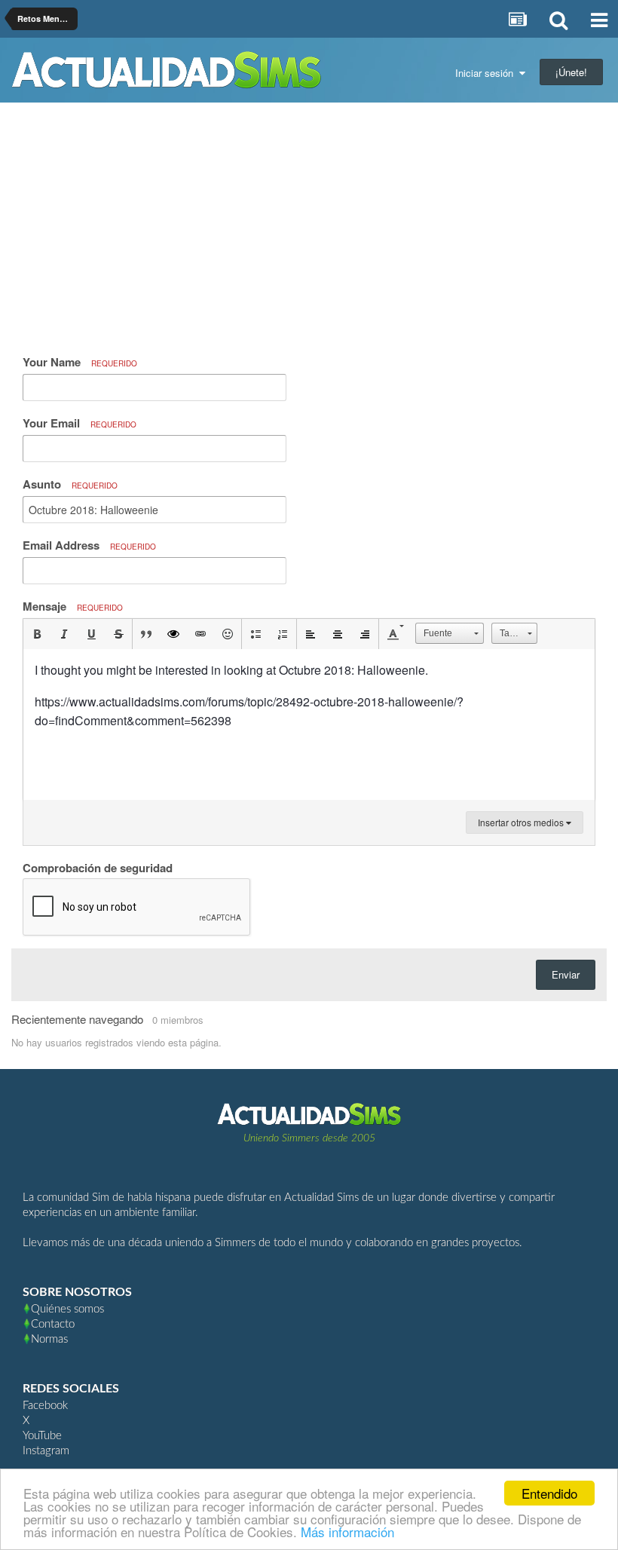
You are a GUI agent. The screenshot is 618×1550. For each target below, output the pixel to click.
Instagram (46, 1451)
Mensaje (73, 606)
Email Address (89, 545)
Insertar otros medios (522, 822)
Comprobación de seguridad (98, 867)
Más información (347, 1531)
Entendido (549, 1493)
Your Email (79, 423)
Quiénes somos (67, 1309)
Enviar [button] (566, 974)
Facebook (45, 1405)
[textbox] (309, 724)
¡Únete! (571, 72)
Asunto (70, 484)
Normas (49, 1339)
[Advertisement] (309, 226)
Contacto (53, 1324)
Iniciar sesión (487, 73)
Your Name (80, 362)
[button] (36, 634)
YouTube (42, 1435)
